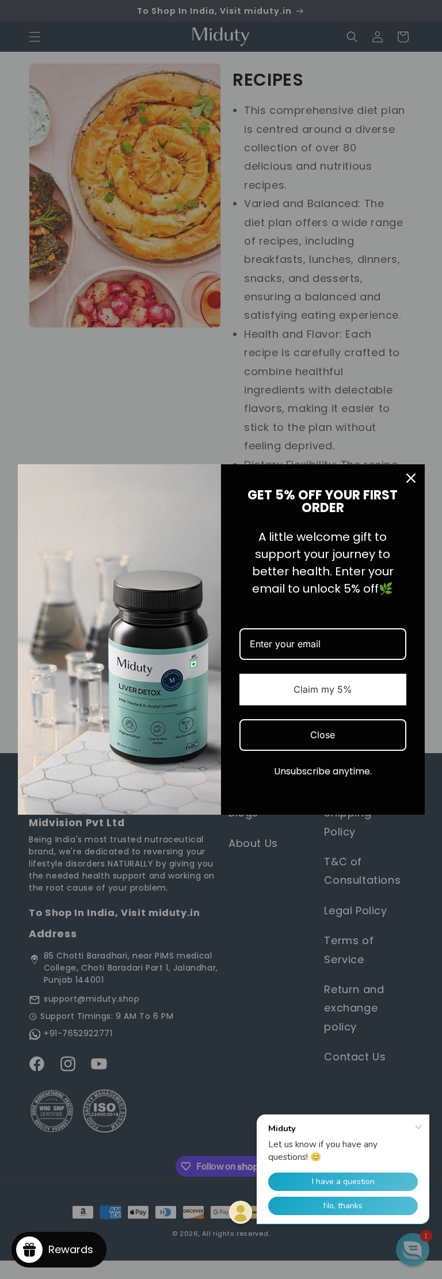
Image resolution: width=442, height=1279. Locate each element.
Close (322, 734)
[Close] (411, 478)
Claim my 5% (323, 689)
